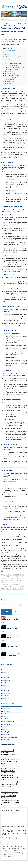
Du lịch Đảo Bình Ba (6, 696)
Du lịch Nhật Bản (5, 708)
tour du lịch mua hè (5, 786)
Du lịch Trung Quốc (6, 732)
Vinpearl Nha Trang (5, 590)
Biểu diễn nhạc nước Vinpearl (19, 574)
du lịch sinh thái (14, 763)
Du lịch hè (4, 847)
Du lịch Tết (10, 847)
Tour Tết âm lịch (5, 798)
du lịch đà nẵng (4, 775)
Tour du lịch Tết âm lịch (6, 793)
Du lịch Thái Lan (5, 719)
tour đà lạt (12, 798)
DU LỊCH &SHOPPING (18, 845)
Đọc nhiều (6, 611)
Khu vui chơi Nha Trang (5, 582)
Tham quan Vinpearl (16, 582)
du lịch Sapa (13, 761)
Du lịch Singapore (5, 713)
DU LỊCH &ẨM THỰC (7, 845)
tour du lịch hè (12, 784)
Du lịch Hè (11, 757)
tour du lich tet (4, 784)
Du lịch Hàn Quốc (5, 711)
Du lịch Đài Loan (5, 734)
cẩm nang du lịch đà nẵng (7, 750)
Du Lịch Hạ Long (5, 759)
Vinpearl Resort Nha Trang (15, 590)
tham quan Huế (13, 782)
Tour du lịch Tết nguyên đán (7, 791)
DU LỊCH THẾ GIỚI (18, 847)
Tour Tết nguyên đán (11, 795)
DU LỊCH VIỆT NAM (14, 849)
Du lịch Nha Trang (4, 580)
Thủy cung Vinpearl (5, 584)
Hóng (21, 849)
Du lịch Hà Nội (4, 670)
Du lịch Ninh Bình (5, 677)
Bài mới (16, 611)
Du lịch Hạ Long (5, 672)
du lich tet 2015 (4, 754)
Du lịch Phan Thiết (5, 693)
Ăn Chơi (3, 843)
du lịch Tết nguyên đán (13, 768)
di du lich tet (17, 750)
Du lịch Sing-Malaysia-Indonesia (9, 737)
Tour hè (3, 795)
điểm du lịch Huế (15, 802)
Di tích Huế (3, 752)
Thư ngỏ (21, 853)
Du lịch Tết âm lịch (5, 773)
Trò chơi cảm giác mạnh (19, 586)
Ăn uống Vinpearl (8, 574)
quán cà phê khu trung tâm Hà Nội (10, 853)
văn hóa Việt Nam (5, 802)
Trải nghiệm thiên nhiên (6, 800)
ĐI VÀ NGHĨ (4, 857)
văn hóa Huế (16, 800)
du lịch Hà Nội (4, 757)
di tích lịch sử (10, 752)
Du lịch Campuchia (5, 724)
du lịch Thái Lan (4, 766)
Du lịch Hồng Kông (5, 726)
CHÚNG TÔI (9, 843)
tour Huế (15, 793)
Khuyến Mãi (13, 851)
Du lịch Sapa (4, 675)
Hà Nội (11, 775)
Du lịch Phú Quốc (5, 685)
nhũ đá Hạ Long (5, 782)
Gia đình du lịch (23, 580)
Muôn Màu (19, 851)
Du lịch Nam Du (5, 698)
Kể (24, 849)
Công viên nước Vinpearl (6, 578)
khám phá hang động (6, 777)
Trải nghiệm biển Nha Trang (6, 586)
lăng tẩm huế (4, 779)
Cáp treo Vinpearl (8, 576)
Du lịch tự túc (5, 849)
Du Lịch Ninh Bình (5, 761)
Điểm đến (6, 571)
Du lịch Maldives (5, 739)
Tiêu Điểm (4, 855)
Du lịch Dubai (4, 729)
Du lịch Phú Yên (5, 690)
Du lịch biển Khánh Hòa (16, 578)
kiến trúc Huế (15, 777)
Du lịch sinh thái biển (14, 580)
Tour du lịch (18, 855)
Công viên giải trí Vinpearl (18, 576)
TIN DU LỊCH (10, 855)
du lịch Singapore (5, 763)
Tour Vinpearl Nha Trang (15, 584)
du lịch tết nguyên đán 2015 (7, 770)
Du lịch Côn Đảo (5, 688)
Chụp (14, 843)
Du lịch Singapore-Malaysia (8, 721)
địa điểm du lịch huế (6, 804)
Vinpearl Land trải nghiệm (18, 588)
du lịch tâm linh (13, 766)
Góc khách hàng (6, 851)
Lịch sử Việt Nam (12, 779)
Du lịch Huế (12, 754)
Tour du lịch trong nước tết (7, 788)
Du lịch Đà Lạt (4, 683)
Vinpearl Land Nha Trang (6, 588)
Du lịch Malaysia (5, 716)
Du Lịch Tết (3, 768)
